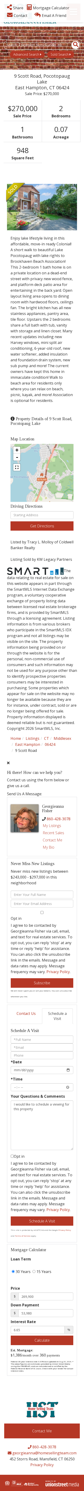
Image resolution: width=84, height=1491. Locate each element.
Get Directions (42, 526)
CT (46, 738)
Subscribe (42, 982)
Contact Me (52, 840)
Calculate (42, 1340)
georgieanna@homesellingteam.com (44, 1453)
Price (15, 1288)
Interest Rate (23, 1321)
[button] (72, 45)
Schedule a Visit (57, 1016)
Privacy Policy (58, 971)
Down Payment (25, 1305)
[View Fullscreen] (16, 467)
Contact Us (26, 1013)
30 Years (23, 1271)
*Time (17, 1079)
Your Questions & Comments (38, 1096)
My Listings (52, 825)
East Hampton (27, 744)
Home (15, 738)
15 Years (43, 1271)
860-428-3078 (58, 818)
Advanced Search (26, 54)
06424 (50, 744)
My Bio (48, 847)
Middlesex (62, 738)
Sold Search (60, 54)
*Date (16, 1062)
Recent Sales (53, 832)
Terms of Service (22, 1235)
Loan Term (21, 1259)
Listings (32, 738)
